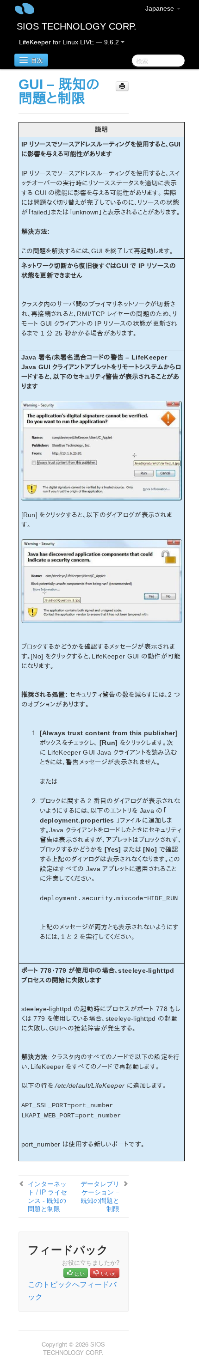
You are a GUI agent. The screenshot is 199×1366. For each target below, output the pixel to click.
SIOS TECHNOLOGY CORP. (77, 26)
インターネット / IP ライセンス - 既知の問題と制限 (47, 1196)
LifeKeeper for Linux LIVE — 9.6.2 (70, 42)
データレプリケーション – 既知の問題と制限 (100, 1196)
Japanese (160, 8)
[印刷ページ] (122, 86)
